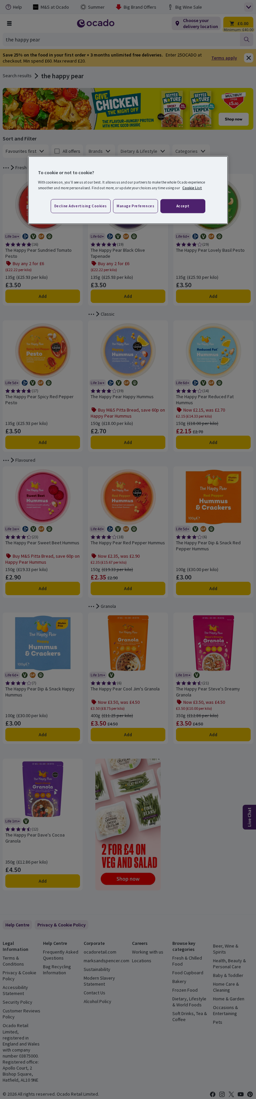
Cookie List (192, 187)
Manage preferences (135, 205)
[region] (128, 190)
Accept (183, 205)
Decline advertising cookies (80, 205)
